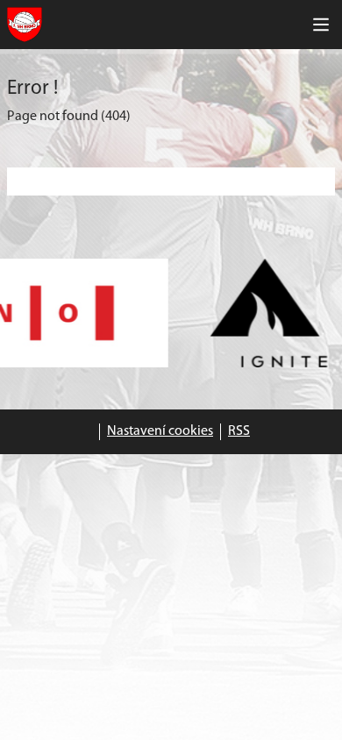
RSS (239, 431)
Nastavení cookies (160, 431)
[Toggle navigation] (321, 25)
